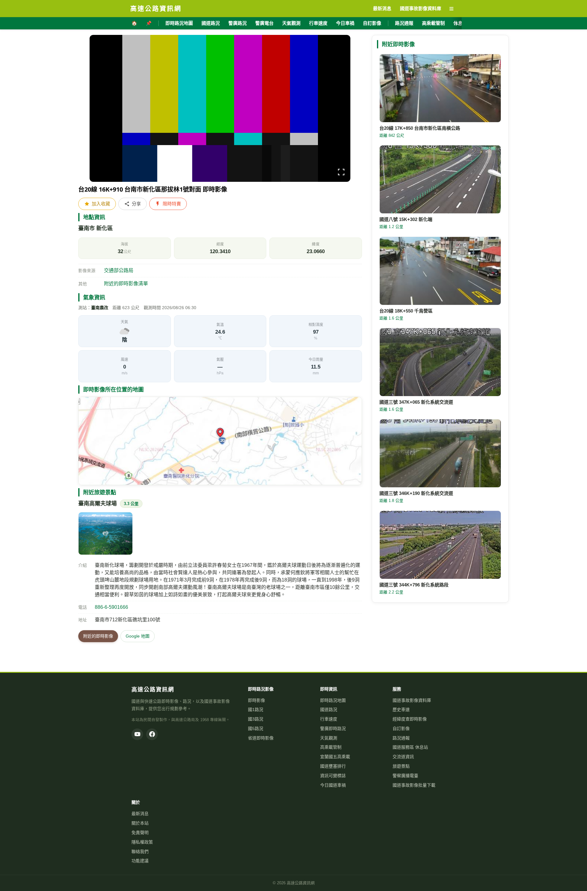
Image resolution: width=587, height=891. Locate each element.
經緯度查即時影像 (410, 719)
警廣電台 (264, 23)
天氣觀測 (291, 23)
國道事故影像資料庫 (412, 700)
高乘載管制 (433, 23)
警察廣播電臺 (405, 775)
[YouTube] (137, 734)
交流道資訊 (403, 756)
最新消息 (140, 813)
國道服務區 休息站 (410, 747)
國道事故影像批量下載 (414, 785)
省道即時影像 (261, 738)
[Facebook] (152, 734)
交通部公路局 (118, 270)
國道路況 (210, 23)
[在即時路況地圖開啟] (220, 441)
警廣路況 (237, 23)
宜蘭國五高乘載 (335, 756)
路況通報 (404, 23)
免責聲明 (140, 832)
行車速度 (318, 23)
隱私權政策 (142, 842)
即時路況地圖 (179, 23)
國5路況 (255, 728)
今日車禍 (345, 23)
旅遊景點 (401, 766)
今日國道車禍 (333, 785)
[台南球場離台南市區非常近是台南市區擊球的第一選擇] (105, 533)
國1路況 (255, 709)
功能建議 (140, 860)
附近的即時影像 (98, 636)
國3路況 (255, 719)
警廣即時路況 (333, 728)
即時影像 (256, 700)
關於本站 (140, 823)
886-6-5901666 (111, 607)
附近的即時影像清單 (126, 283)
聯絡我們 (140, 851)
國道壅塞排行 (333, 766)
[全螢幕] (341, 173)
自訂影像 (372, 23)
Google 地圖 (138, 636)
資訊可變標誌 (333, 775)
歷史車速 (401, 709)
